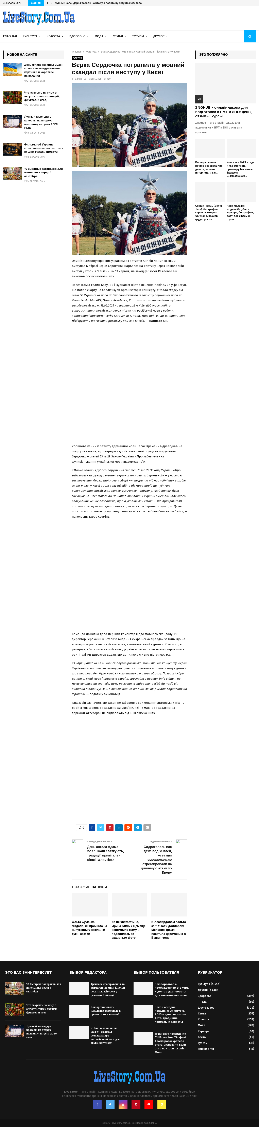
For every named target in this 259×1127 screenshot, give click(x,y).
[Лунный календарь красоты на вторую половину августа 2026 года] (12, 121)
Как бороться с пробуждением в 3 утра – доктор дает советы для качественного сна (172, 989)
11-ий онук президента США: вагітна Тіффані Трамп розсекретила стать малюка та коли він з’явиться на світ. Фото (170, 1043)
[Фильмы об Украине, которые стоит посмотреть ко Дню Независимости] (12, 149)
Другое (159, 36)
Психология (206, 1049)
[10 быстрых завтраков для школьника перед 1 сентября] (12, 173)
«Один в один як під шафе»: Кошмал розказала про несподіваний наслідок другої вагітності (105, 1035)
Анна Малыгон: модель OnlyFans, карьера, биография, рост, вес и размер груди (240, 212)
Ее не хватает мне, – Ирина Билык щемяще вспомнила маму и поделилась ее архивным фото (128, 930)
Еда (204, 1002)
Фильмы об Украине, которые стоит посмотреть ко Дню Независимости (43, 148)
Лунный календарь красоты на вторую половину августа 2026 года (98, 2)
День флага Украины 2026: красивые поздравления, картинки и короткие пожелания (43, 70)
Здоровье (77, 36)
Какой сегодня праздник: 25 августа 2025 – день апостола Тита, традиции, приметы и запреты (170, 1014)
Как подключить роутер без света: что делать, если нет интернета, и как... (209, 167)
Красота (53, 36)
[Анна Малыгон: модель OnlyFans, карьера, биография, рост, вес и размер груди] (241, 192)
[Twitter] (110, 1104)
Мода (99, 36)
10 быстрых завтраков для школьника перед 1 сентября (43, 172)
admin (78, 78)
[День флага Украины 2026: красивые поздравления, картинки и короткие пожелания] (12, 69)
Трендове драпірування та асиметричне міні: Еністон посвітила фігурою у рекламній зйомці (108, 989)
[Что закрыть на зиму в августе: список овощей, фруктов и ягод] (12, 97)
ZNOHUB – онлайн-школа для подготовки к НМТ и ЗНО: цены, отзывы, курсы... (223, 111)
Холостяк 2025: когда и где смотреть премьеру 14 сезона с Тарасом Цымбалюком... (240, 169)
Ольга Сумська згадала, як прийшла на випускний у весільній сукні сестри (89, 928)
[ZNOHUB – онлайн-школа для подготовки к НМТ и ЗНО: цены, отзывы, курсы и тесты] (225, 83)
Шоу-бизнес (206, 1007)
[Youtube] (148, 1104)
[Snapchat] (161, 1104)
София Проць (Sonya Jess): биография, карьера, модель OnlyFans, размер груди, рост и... (209, 212)
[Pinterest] (136, 1104)
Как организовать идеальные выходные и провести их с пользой (106, 1010)
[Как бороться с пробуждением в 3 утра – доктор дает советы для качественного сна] (143, 988)
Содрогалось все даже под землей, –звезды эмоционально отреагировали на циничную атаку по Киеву (156, 860)
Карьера (203, 1031)
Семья (118, 36)
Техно (202, 1037)
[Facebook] (97, 1104)
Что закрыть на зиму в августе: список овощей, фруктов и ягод (42, 96)
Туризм (138, 36)
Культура (30, 36)
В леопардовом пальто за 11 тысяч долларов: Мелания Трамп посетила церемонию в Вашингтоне (168, 930)
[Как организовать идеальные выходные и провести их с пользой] (79, 1011)
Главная (10, 36)
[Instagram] (123, 1104)
